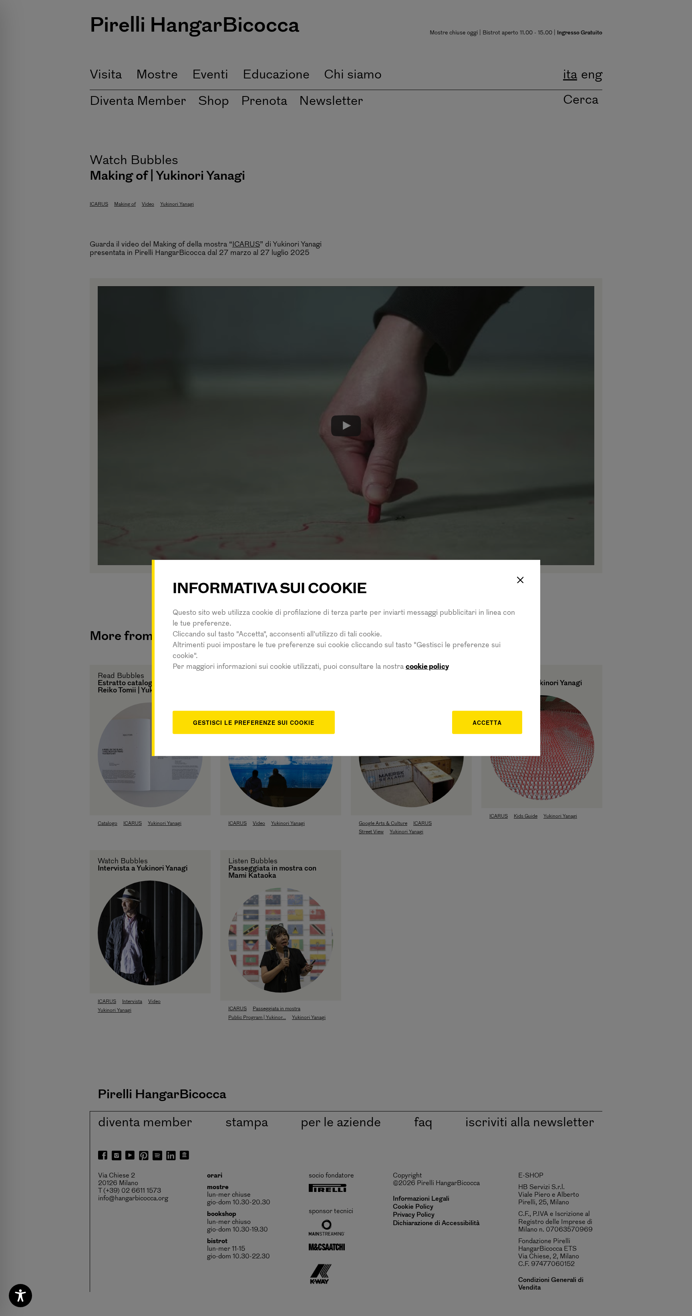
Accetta (487, 722)
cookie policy (427, 666)
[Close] (520, 580)
